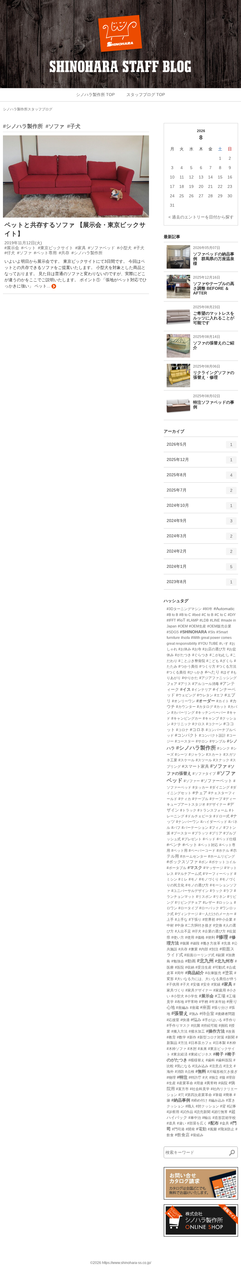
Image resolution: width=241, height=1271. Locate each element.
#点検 (189, 1072)
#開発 (190, 1129)
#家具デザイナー (198, 990)
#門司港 (178, 1129)
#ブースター (181, 833)
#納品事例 (180, 1100)
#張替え (179, 1013)
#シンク (223, 748)
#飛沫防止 (226, 1129)
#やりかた (190, 678)
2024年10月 (199, 508)
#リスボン (204, 897)
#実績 (215, 984)
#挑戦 (223, 1025)
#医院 (179, 967)
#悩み (196, 1019)
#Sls (211, 632)
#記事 (231, 1106)
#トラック (188, 810)
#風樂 (212, 1129)
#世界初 (208, 920)
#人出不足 (183, 931)
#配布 (213, 1123)
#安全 (205, 984)
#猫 (222, 1077)
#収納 (189, 967)
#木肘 (192, 1049)
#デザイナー (216, 804)
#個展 (184, 943)
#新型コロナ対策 (211, 1037)
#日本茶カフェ (200, 1043)
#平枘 (203, 1002)
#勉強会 (177, 961)
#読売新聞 (202, 1112)
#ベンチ (174, 844)
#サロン (202, 741)
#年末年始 (217, 1002)
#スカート (214, 755)
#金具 (224, 1123)
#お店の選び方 (214, 649)
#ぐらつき (200, 655)
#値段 (195, 943)
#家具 (227, 984)
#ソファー (192, 781)
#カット (220, 707)
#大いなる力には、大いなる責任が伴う (206, 979)
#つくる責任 (176, 672)
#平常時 (191, 1002)
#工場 (220, 996)
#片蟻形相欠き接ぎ (222, 1072)
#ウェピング (186, 695)
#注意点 (216, 1066)
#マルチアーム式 (188, 874)
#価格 (200, 937)
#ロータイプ (188, 908)
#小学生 (191, 996)
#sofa (185, 638)
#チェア (200, 792)
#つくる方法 (226, 666)
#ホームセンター (193, 856)
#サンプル (218, 741)
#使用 (189, 937)
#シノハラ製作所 (23, 126)
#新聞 (230, 1037)
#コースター (185, 741)
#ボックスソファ (182, 861)
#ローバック (209, 908)
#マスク (195, 867)
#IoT (181, 620)
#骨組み (197, 1135)
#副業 (220, 955)
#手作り (229, 1020)
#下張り (195, 920)
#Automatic (224, 608)
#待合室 (207, 1013)
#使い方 (177, 937)
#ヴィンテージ (186, 914)
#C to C (221, 615)
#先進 (226, 943)
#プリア (216, 833)
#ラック (216, 891)
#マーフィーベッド (218, 874)
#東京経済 (179, 1054)
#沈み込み (200, 1066)
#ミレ (183, 879)
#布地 (179, 1002)
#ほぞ (225, 672)
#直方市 (182, 1089)
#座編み (182, 1008)
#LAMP (192, 620)
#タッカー (201, 787)
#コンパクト (186, 735)
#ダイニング (220, 787)
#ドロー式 (221, 816)
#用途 (198, 1083)
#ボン (203, 862)
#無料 (200, 1071)
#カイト (222, 701)
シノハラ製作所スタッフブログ (27, 109)
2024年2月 (199, 553)
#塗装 (227, 972)
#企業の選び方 (214, 931)
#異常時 (211, 1083)
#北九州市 (224, 961)
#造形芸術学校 (224, 1118)
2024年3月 (199, 538)
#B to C (185, 615)
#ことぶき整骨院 (191, 661)
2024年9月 (199, 523)
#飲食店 (182, 1134)
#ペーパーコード (202, 851)
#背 (223, 1106)
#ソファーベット (216, 780)
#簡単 (227, 1095)
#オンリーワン (183, 701)
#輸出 (206, 1118)
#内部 (203, 949)
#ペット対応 (208, 845)
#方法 (183, 1043)
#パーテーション (195, 828)
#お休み (184, 649)
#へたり (212, 672)
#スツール (204, 760)
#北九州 (205, 960)
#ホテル (223, 851)
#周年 (179, 973)
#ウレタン (205, 695)
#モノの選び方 (197, 885)
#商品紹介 (194, 972)
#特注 (182, 1077)
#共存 (183, 949)
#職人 (190, 1106)
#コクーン (214, 724)
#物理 (171, 1077)
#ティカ (184, 799)
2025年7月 (199, 492)
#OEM (183, 626)
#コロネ (197, 729)
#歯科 (210, 1060)
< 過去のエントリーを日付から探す (201, 217)
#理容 (230, 1077)
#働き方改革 (210, 943)
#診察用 (173, 1112)
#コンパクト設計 (212, 735)
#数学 (181, 1037)
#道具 (171, 1123)
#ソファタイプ (204, 774)
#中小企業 (224, 920)
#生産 (171, 1083)
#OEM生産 (197, 626)
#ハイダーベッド (213, 822)
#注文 (227, 1066)
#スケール (186, 760)
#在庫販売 (213, 973)
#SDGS (173, 632)
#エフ (218, 695)
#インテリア (202, 690)
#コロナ (182, 730)
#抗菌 (195, 1025)
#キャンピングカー (186, 718)
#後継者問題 (225, 1014)
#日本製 (219, 1043)
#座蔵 (194, 1008)
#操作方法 (215, 1031)
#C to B (207, 615)
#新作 (191, 1037)
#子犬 (74, 126)
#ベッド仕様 (226, 839)
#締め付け (199, 1100)
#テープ (216, 799)
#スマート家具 (195, 766)
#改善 (230, 1031)
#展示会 (206, 996)
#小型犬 (177, 996)
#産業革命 (185, 1083)
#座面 (205, 1007)
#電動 (201, 1129)
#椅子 (218, 1054)
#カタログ (205, 707)
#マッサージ (213, 868)
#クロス (198, 724)
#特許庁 (195, 1077)
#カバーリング (183, 713)
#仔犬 (196, 931)
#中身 (179, 925)
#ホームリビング (221, 856)
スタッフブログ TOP (145, 94)
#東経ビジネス (200, 1054)
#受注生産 (203, 967)
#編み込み (217, 1100)
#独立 (213, 1077)
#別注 (213, 949)
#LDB (204, 620)
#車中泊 (194, 1118)
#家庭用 (219, 990)
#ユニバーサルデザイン (190, 891)
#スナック (221, 760)
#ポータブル (176, 868)
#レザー (209, 902)
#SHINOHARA (193, 631)
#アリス (184, 684)
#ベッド (209, 839)
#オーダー (205, 700)
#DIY (232, 615)
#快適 (185, 1020)
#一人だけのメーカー (216, 914)
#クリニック (181, 724)
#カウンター (186, 707)
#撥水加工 (197, 1031)
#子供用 (173, 984)
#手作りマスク (178, 1025)
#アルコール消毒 (205, 684)
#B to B (172, 615)
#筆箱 (217, 1095)
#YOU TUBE (208, 644)
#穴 (181, 1095)
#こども (212, 661)
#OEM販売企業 (219, 626)
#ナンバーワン (187, 822)
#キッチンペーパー (211, 713)
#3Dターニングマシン (184, 609)
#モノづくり (209, 879)
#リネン (219, 897)
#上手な (181, 920)
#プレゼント (192, 839)
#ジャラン (197, 755)
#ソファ (55, 126)
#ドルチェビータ (198, 816)
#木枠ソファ (176, 1049)
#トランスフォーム (213, 810)
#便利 (210, 937)
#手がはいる (212, 1020)
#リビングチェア (188, 902)
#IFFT (171, 620)
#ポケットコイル (222, 862)
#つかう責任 (188, 666)
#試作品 (186, 1112)
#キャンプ (211, 718)
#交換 (217, 925)
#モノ (193, 879)
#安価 (195, 984)
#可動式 (219, 967)
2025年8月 (199, 477)
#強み (193, 1014)
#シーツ (181, 755)
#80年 (207, 609)
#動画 (190, 961)
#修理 (222, 937)
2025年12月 (199, 462)
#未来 (202, 1049)
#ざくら (226, 661)
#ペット (190, 844)
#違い (181, 1123)
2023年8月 (199, 584)
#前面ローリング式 (199, 955)
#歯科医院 (224, 1060)
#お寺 (196, 649)
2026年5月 (199, 447)
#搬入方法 (179, 1031)
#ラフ (228, 891)
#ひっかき (196, 672)
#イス (185, 689)
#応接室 (173, 1020)
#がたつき (183, 655)
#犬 (205, 1077)
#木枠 (231, 1043)
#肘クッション (207, 1106)
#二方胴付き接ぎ (198, 925)
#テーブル (200, 799)
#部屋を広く (197, 1123)
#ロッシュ (225, 902)
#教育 (171, 1037)
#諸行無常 (220, 1112)
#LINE (215, 620)
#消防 (179, 1072)
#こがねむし (219, 655)
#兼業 (193, 949)
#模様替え (196, 1060)
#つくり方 (207, 666)
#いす (223, 644)
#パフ (175, 828)
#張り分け (220, 1008)
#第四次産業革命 (198, 1095)
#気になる (183, 1066)
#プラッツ (200, 833)
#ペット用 (179, 851)
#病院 (222, 1083)
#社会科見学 (200, 1089)
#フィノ (216, 828)
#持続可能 (209, 1025)
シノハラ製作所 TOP (95, 94)
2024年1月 (199, 569)
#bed (196, 615)
